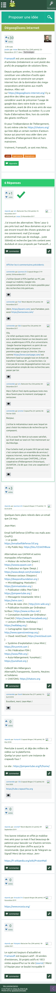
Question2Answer (19, 991)
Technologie (29, 52)
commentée (10, 272)
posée (6, 49)
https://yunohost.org (15, 661)
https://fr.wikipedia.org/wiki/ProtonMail (25, 860)
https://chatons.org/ (38, 127)
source (39, 963)
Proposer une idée (23, 17)
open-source (17, 156)
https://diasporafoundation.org (20, 579)
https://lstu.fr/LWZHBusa (37, 547)
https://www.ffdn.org (15, 653)
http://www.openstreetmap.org (21, 632)
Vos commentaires (10, 986)
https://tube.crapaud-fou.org (19, 789)
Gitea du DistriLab (20, 989)
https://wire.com (13, 600)
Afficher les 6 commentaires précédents (25, 265)
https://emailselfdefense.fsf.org (21, 543)
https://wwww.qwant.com (18, 564)
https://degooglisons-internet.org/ (26, 93)
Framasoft (9, 58)
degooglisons (29, 156)
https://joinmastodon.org (17, 586)
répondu (8, 211)
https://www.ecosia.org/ (17, 906)
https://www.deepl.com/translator (22, 572)
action (8, 156)
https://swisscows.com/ (22, 312)
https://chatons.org (30, 678)
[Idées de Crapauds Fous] (12, 3)
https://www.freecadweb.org (31, 618)
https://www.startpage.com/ (27, 354)
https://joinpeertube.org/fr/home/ (31, 766)
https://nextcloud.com (39, 636)
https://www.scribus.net (26, 611)
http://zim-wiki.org (39, 604)
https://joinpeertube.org (17, 593)
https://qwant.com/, (21, 309)
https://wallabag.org (15, 625)
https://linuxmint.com (15, 646)
